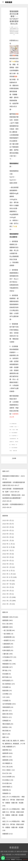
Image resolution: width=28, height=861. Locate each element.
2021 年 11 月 (7, 574)
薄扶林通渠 (6, 724)
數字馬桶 (5, 677)
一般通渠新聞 (6, 637)
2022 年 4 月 (6, 561)
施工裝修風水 (6, 684)
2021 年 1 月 (6, 604)
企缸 (16, 426)
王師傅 (12, 27)
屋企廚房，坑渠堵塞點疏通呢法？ (13, 504)
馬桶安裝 (5, 790)
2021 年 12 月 (7, 571)
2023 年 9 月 (6, 520)
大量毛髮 (11, 28)
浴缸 (11, 450)
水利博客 (5, 694)
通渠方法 (5, 757)
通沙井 (4, 734)
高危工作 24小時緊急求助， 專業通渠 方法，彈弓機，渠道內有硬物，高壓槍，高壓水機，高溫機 (13, 800)
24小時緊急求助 (13, 423)
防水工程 (14, 33)
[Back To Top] (25, 858)
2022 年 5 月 (6, 557)
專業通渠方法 (15, 28)
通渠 (3, 737)
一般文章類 (6, 634)
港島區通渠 (6, 707)
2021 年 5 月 (6, 591)
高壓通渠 (5, 627)
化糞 (14, 429)
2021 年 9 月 (6, 581)
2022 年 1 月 (6, 567)
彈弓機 (13, 30)
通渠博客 (5, 750)
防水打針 (5, 773)
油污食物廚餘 (14, 447)
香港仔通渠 (6, 787)
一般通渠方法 (6, 640)
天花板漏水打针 (7, 657)
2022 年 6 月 (6, 554)
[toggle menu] (3, 2)
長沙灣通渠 (6, 763)
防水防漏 (5, 783)
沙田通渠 (5, 701)
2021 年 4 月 (6, 594)
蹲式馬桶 (5, 731)
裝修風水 (5, 727)
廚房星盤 (5, 667)
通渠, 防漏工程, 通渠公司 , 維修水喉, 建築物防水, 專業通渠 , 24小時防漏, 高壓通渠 (13, 744)
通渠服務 (11, 33)
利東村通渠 (6, 650)
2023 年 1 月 (6, 540)
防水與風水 (6, 780)
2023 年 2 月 (6, 537)
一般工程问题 (6, 630)
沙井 (15, 30)
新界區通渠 (6, 680)
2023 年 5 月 (6, 527)
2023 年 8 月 (6, 524)
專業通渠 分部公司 (8, 617)
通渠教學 (16, 31)
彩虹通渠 (5, 674)
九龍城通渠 (6, 647)
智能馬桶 (5, 690)
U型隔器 (11, 426)
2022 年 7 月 (6, 550)
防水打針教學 (6, 777)
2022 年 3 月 (6, 564)
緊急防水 (5, 717)
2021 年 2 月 (6, 601)
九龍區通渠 (6, 644)
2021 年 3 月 (6, 597)
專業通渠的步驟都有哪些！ (11, 476)
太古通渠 (5, 660)
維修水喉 (13, 31)
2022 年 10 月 (7, 547)
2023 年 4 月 (6, 530)
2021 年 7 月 (6, 584)
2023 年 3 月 (6, 534)
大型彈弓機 (14, 435)
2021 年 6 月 (6, 587)
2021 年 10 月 (7, 577)
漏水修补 (5, 711)
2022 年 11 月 (7, 544)
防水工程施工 (6, 770)
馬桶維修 (5, 793)
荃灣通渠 (5, 721)
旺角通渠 (5, 687)
